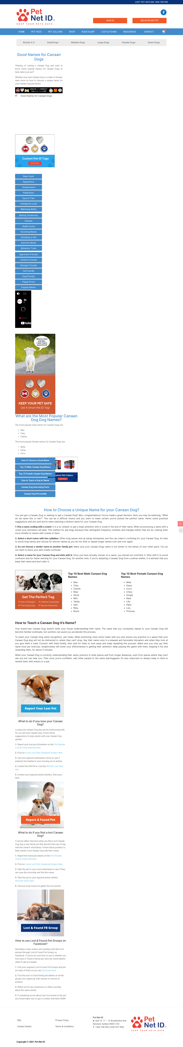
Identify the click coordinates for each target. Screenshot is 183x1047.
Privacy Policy (62, 1020)
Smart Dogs (154, 42)
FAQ (19, 1020)
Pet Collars (55, 31)
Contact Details (24, 1026)
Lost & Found (109, 31)
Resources (129, 31)
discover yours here (24, 881)
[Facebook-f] (164, 12)
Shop (72, 31)
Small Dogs (53, 42)
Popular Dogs (128, 42)
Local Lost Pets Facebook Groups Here (43, 752)
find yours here (49, 970)
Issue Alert (88, 31)
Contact (149, 31)
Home (21, 31)
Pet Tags (36, 31)
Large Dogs (103, 42)
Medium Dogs (78, 42)
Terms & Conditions (64, 1026)
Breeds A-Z (29, 42)
